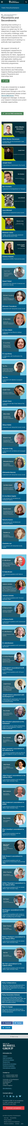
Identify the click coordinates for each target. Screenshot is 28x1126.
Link (6, 81)
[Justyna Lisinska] (13, 589)
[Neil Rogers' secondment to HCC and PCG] (13, 906)
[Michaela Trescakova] (13, 300)
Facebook (8, 1023)
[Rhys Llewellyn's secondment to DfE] (13, 825)
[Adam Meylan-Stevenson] (13, 133)
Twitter (19, 1023)
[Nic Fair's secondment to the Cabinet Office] (13, 959)
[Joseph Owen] (13, 156)
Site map (6, 1117)
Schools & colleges (8, 1060)
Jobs (22, 1123)
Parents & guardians (9, 1066)
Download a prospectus (13, 1108)
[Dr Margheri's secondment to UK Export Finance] (13, 663)
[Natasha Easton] (13, 513)
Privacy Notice (7, 1119)
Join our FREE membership (13, 113)
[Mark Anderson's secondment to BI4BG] (13, 798)
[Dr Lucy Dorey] (13, 347)
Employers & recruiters (9, 1064)
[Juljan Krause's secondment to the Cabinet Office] (13, 771)
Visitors (5, 1056)
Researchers (6, 1062)
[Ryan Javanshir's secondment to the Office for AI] (13, 744)
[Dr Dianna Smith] (13, 613)
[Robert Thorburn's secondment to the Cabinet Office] (13, 932)
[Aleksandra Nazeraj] (13, 466)
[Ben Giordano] (13, 180)
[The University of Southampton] (14, 2)
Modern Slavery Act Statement (12, 1121)
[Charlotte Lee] (13, 537)
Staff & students (7, 1058)
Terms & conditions (9, 1123)
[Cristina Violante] (13, 251)
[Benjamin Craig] (13, 442)
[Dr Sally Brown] (13, 565)
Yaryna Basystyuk (7, 96)
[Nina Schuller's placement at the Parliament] (13, 717)
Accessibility (13, 1117)
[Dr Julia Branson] (13, 637)
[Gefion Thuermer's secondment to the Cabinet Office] (13, 879)
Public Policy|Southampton (10, 8)
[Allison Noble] (13, 418)
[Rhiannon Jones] (13, 228)
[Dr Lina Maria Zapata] (13, 490)
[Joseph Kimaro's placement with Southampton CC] (13, 690)
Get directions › (7, 1088)
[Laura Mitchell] (13, 204)
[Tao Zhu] (13, 371)
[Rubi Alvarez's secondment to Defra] (13, 852)
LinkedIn (7, 1027)
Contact (17, 1123)
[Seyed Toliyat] (13, 276)
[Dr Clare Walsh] (13, 324)
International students (9, 1068)
